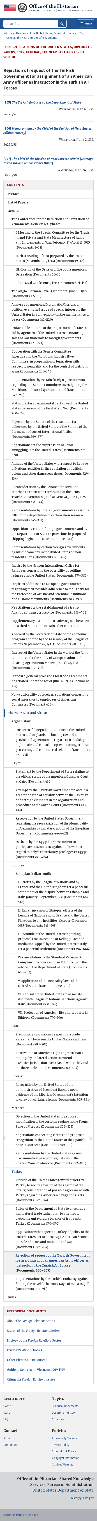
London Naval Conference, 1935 (49, 283)
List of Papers (18, 202)
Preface (13, 194)
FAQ (5, 1419)
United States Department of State (63, 1490)
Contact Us (10, 1445)
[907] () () (48, 161)
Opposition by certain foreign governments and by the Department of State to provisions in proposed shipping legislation (49, 534)
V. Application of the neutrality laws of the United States (48, 983)
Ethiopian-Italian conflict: (34, 874)
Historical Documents (65, 1406)
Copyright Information (65, 1458)
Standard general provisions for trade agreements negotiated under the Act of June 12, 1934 (50, 681)
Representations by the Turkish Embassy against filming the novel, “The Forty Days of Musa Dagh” (52, 1284)
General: (14, 211)
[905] (42, 102)
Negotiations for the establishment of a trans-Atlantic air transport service (49, 610)
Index (12, 1297)
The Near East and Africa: (27, 713)
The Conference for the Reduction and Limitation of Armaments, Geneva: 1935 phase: (50, 221)
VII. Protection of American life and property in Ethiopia (53, 1015)
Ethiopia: (18, 865)
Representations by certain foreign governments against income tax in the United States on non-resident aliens (48, 552)
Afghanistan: (21, 721)
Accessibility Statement (65, 1438)
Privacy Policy (60, 1445)
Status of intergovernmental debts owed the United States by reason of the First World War (50, 408)
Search (7, 1413)
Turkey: (17, 1172)
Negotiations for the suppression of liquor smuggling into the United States (49, 450)
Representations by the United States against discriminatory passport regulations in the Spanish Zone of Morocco (51, 1158)
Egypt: (16, 763)
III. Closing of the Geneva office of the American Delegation (51, 272)
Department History (64, 1413)
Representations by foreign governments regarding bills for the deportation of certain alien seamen (51, 515)
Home (7, 1406)
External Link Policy (64, 1451)
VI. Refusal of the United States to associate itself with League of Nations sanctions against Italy (53, 999)
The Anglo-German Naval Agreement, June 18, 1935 (49, 293)
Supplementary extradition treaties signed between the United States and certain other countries (50, 623)
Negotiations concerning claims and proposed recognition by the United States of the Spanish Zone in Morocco (50, 1140)
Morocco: (18, 1108)
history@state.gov (82, 1498)
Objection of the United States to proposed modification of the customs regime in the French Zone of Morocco (52, 1121)
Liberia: (17, 1076)
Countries (58, 1419)
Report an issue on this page (20, 1515)
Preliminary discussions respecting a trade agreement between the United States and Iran (51, 1039)
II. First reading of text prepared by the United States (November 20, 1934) (50, 258)
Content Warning (62, 1464)
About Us (8, 1438)
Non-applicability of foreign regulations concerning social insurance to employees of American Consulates (50, 699)
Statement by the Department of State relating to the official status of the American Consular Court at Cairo (52, 776)
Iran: (15, 1026)
